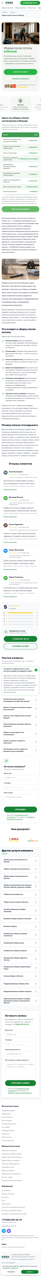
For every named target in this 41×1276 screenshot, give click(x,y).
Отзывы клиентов (8, 1194)
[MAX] (9, 1231)
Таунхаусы (6, 1134)
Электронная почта (12, 1049)
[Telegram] (4, 1231)
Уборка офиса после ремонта (12, 1157)
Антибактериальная (9, 1124)
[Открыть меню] (3, 3)
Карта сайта (6, 1204)
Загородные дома (8, 1130)
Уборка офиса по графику (11, 1160)
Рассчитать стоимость (21, 209)
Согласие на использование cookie (14, 1214)
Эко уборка (6, 1127)
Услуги (12, 12)
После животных (8, 1140)
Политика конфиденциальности (13, 1207)
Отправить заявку (20, 1083)
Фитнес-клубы (7, 1177)
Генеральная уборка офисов (12, 1154)
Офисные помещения (9, 1150)
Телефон (8, 783)
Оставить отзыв (20, 646)
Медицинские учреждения (11, 1174)
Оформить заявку (20, 72)
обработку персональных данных (20, 1093)
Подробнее (14, 1268)
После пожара (7, 1120)
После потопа (6, 1137)
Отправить (20, 809)
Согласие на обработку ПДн (12, 1210)
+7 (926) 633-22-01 (20, 639)
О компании (6, 1190)
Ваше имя (7, 773)
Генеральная (6, 1114)
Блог (3, 1200)
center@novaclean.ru (9, 1226)
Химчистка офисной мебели (12, 1180)
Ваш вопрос (8, 793)
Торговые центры (8, 1167)
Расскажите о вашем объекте (17, 1060)
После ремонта (7, 1117)
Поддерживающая (8, 1110)
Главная (4, 12)
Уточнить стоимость (20, 79)
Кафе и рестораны (8, 1170)
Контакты (5, 1197)
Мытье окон (32, 8)
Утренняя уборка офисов (11, 1164)
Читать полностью (10, 490)
